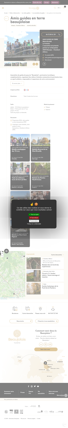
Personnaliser (34, 221)
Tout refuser (34, 217)
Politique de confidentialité (34, 224)
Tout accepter (34, 214)
